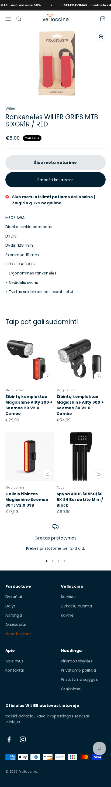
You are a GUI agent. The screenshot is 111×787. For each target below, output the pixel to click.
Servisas (69, 596)
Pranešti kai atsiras (55, 180)
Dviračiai (13, 596)
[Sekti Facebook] (9, 739)
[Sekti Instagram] (22, 739)
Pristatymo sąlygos (79, 679)
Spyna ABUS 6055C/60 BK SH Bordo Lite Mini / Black (80, 499)
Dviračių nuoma (76, 606)
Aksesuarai (15, 624)
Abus (60, 487)
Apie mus (14, 661)
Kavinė (67, 615)
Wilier (10, 108)
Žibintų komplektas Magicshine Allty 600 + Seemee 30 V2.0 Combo (80, 405)
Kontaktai (14, 670)
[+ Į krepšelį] (47, 376)
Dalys (10, 606)
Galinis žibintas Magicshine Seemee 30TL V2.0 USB (26, 499)
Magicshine (14, 390)
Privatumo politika (78, 670)
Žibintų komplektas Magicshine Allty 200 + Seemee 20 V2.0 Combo (29, 405)
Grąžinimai (71, 689)
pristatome (51, 548)
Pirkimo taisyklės (77, 661)
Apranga (13, 615)
